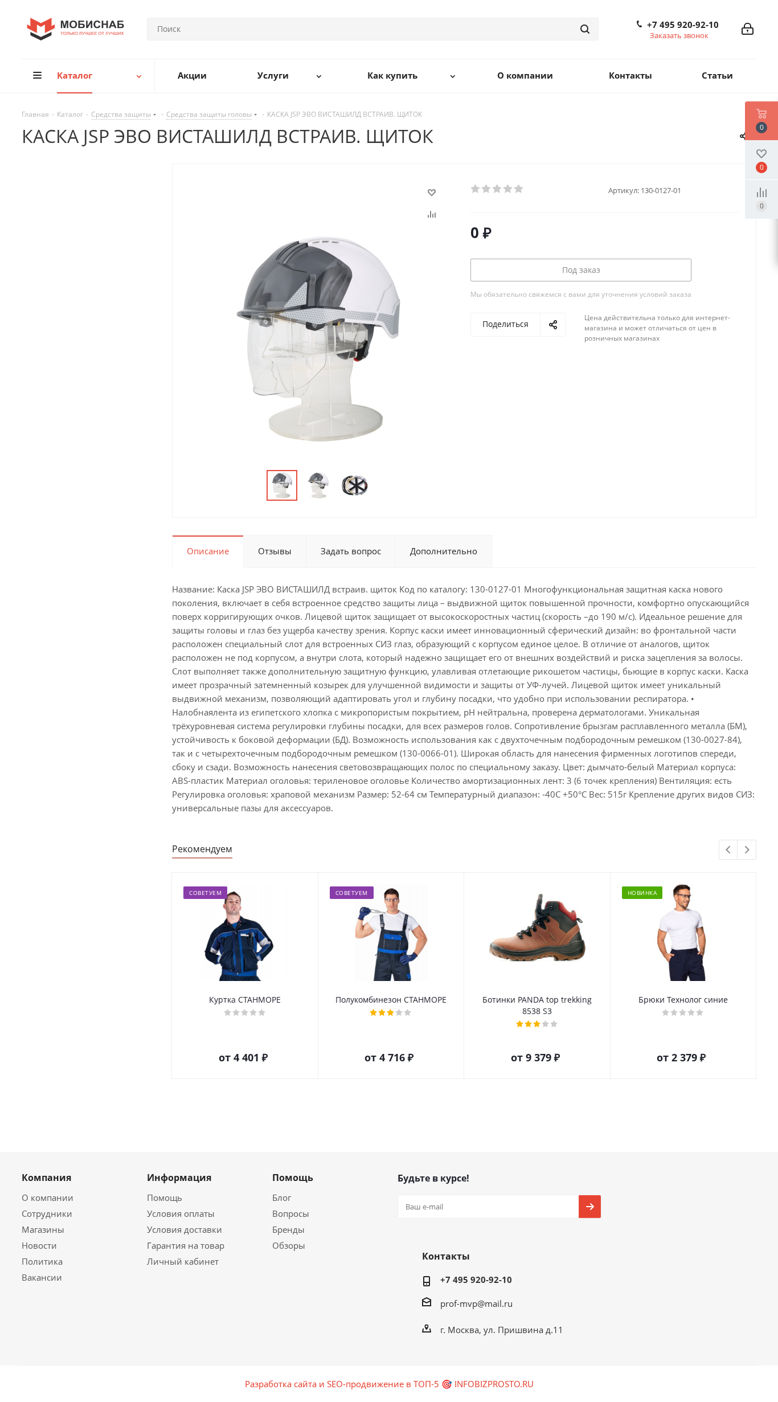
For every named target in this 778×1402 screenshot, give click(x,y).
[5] (519, 189)
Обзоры (288, 1245)
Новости (39, 1245)
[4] (508, 189)
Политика (42, 1261)
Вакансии (42, 1277)
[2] (486, 189)
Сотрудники (47, 1213)
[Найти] (585, 29)
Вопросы (290, 1213)
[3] (497, 189)
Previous (728, 850)
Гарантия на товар (185, 1245)
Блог (281, 1197)
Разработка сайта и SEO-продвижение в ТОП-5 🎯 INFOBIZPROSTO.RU (389, 1383)
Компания (46, 1177)
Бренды (288, 1229)
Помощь (164, 1197)
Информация (179, 1177)
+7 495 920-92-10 (683, 24)
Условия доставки (184, 1229)
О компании (47, 1197)
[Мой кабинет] (748, 29)
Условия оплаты (181, 1213)
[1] (475, 189)
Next (747, 850)
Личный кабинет (183, 1261)
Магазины (43, 1229)
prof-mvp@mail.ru (476, 1303)
